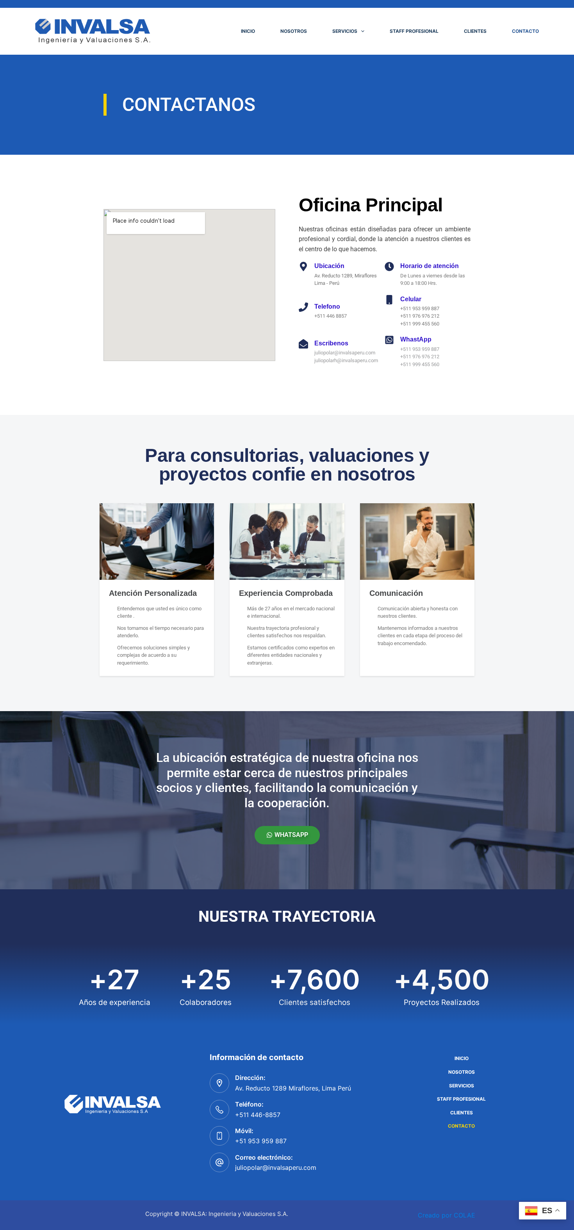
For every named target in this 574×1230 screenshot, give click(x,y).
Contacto (525, 31)
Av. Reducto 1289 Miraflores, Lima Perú (293, 1088)
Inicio (248, 31)
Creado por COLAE (446, 1215)
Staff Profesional (414, 31)
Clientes (475, 31)
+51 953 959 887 (261, 1141)
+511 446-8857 (257, 1115)
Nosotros (293, 31)
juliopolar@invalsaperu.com (275, 1167)
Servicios (344, 31)
